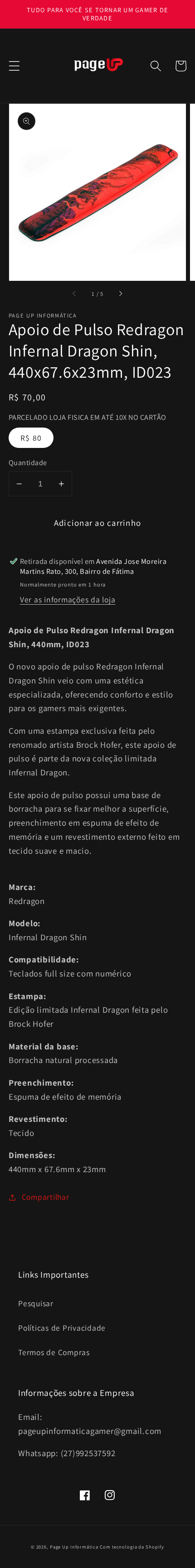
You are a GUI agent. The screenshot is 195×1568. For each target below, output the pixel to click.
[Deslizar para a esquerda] (75, 294)
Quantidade (28, 462)
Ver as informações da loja (68, 599)
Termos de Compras (54, 1352)
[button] (14, 65)
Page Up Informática (74, 1547)
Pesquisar (36, 1303)
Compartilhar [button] (45, 1197)
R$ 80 (31, 438)
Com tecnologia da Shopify (132, 1547)
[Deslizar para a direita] (120, 294)
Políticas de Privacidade (62, 1328)
